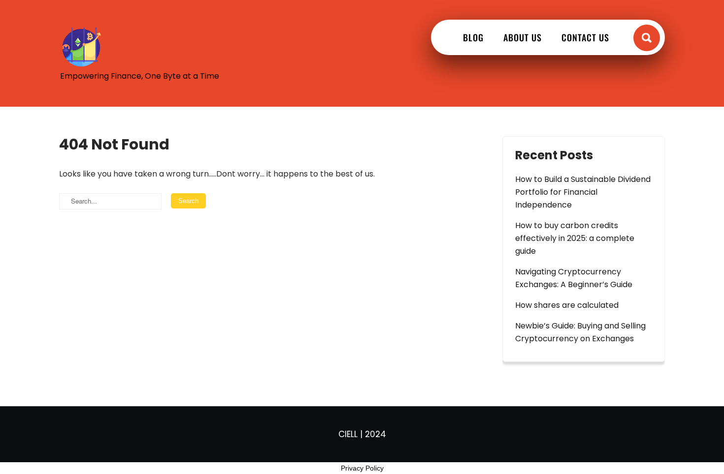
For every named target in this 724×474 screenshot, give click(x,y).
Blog (473, 37)
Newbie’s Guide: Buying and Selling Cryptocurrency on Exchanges (580, 332)
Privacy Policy (362, 468)
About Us (522, 37)
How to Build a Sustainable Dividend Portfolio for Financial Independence (583, 192)
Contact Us (585, 37)
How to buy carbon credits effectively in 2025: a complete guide (574, 238)
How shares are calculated (567, 305)
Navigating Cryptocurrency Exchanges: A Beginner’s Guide (573, 278)
